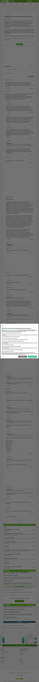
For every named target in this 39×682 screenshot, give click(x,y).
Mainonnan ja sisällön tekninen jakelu (8, 351)
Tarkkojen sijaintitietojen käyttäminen (8, 344)
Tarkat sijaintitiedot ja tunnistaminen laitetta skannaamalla (11, 336)
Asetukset (23, 356)
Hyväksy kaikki (32, 356)
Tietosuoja (3, 356)
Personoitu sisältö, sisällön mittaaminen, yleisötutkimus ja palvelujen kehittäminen (15, 339)
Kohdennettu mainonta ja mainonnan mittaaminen (10, 338)
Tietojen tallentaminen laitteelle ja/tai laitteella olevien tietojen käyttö (13, 341)
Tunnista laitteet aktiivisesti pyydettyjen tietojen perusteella (11, 346)
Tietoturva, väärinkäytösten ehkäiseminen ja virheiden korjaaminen (12, 349)
